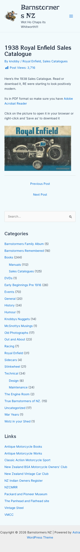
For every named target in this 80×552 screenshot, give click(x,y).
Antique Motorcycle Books (23, 446)
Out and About (14, 339)
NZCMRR (11, 487)
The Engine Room (17, 394)
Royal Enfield (31, 61)
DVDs (8, 278)
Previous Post (40, 183)
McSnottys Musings (18, 326)
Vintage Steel (14, 508)
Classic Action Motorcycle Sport (27, 460)
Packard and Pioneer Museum (25, 494)
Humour (10, 312)
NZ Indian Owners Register (23, 480)
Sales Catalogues (55, 61)
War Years (11, 414)
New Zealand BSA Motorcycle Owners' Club (35, 467)
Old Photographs (16, 332)
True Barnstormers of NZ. (22, 401)
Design (14, 380)
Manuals (15, 264)
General (10, 298)
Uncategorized (14, 408)
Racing (9, 346)
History (9, 305)
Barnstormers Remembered (24, 250)
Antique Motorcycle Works (23, 453)
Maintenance (18, 387)
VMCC (9, 514)
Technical (11, 373)
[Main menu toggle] (71, 16)
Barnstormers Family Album (24, 244)
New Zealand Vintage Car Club (26, 474)
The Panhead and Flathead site (26, 501)
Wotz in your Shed (17, 421)
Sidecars (10, 360)
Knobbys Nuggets (17, 319)
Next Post (40, 194)
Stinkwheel (12, 366)
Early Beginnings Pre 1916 (22, 285)
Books (8, 257)
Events (9, 292)
